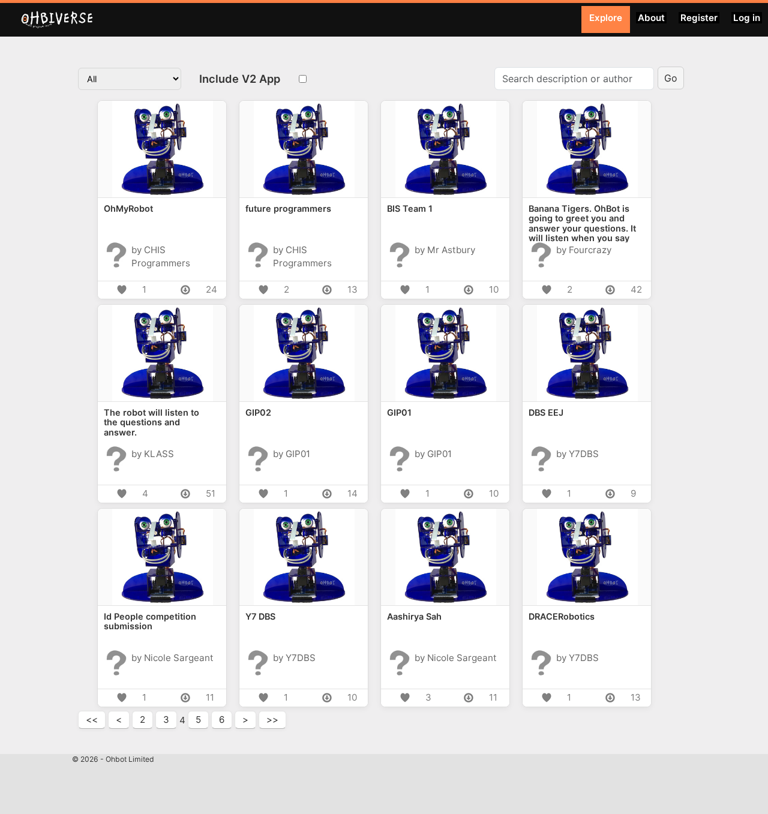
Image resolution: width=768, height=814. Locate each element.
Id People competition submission (150, 621)
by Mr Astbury (445, 249)
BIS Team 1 (410, 208)
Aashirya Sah (414, 616)
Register (699, 17)
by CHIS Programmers (160, 249)
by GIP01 (291, 453)
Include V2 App (239, 78)
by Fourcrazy (583, 249)
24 (211, 289)
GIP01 (399, 412)
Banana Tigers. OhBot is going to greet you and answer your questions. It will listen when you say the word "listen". (582, 222)
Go (670, 78)
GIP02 (258, 412)
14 (352, 493)
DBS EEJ (546, 412)
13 (352, 289)
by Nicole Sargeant (172, 657)
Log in (746, 17)
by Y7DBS (577, 453)
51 (210, 493)
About (651, 17)
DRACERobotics (562, 616)
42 (636, 289)
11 (210, 697)
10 (494, 289)
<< (92, 719)
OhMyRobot (128, 208)
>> (272, 719)
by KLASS (152, 453)
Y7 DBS (260, 616)
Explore (605, 17)
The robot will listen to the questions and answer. (151, 422)
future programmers (288, 208)
